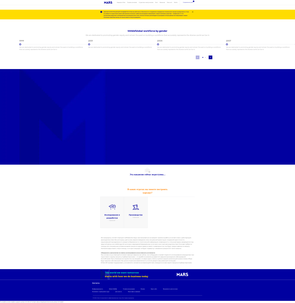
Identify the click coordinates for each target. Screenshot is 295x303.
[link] (108, 2)
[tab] (202, 57)
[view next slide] (210, 57)
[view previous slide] (197, 57)
